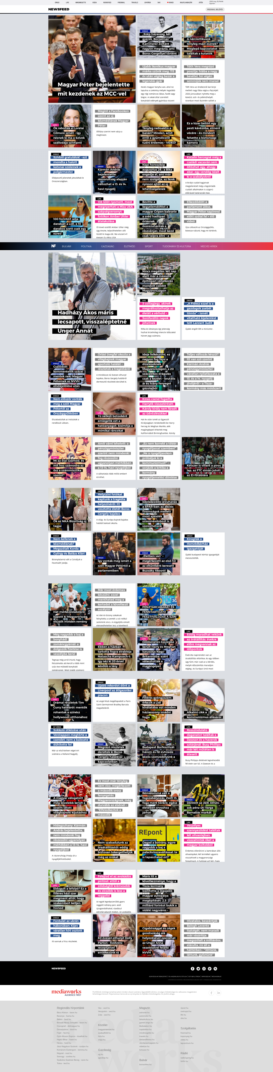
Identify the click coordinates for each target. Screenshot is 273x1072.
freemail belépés (215, 9)
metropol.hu (186, 1011)
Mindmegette (81, 2)
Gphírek (147, 2)
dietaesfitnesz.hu (147, 1039)
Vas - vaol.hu (104, 1008)
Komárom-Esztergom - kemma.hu (72, 1050)
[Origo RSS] (215, 968)
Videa (94, 2)
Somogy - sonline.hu (66, 1056)
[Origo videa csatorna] (209, 968)
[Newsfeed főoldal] (59, 968)
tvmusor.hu (144, 1050)
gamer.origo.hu (146, 1022)
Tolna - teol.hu (63, 1063)
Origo (57, 2)
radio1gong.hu (187, 1058)
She (159, 2)
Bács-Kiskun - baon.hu (67, 1012)
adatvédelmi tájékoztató (158, 976)
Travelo (134, 2)
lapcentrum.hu (187, 1043)
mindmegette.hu (146, 1033)
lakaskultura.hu (146, 1019)
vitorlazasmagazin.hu (148, 1043)
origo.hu (102, 1040)
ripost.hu (184, 1008)
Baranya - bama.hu (65, 1016)
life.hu (183, 1015)
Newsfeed (107, 2)
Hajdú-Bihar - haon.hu (67, 1039)
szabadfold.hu (104, 1033)
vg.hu (100, 1054)
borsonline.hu (145, 1064)
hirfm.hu (184, 1061)
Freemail (121, 2)
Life (67, 2)
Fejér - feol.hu (63, 1033)
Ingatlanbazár (186, 2)
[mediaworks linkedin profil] (218, 993)
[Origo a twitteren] (198, 968)
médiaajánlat (216, 976)
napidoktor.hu (145, 1029)
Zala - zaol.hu (104, 1015)
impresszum (205, 976)
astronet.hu (144, 1012)
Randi (171, 2)
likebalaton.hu (145, 1026)
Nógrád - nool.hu (64, 1053)
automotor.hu (145, 1016)
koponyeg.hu (186, 1036)
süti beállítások (194, 976)
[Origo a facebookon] (192, 968)
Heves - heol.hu (64, 1043)
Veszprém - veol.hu (106, 1011)
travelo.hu (143, 1036)
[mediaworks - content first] (66, 992)
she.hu (184, 1018)
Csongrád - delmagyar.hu (68, 1026)
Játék (201, 2)
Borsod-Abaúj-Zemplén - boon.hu (72, 1022)
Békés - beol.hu (64, 1019)
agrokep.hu (103, 1058)
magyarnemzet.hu (106, 1029)
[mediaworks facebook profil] (211, 993)
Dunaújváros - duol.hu (67, 1029)
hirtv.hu (101, 1036)
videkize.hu (144, 1046)
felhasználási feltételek (177, 976)
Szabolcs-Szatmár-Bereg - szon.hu (72, 1060)
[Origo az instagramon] (204, 968)
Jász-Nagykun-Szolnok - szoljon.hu (72, 1046)
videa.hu (184, 1040)
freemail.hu (186, 1033)
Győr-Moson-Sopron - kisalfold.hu (72, 1036)
